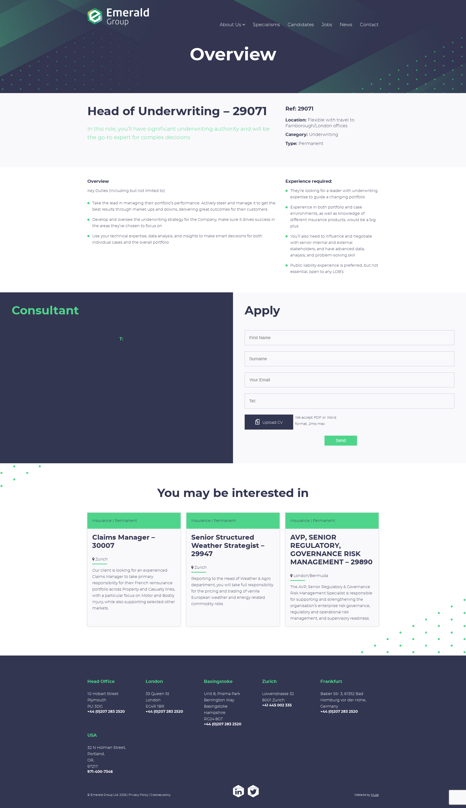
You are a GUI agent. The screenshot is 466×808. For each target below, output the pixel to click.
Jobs (327, 25)
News (346, 25)
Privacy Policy (138, 794)
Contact (369, 25)
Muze (375, 794)
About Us (230, 25)
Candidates (301, 25)
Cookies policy (160, 794)
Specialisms (266, 25)
